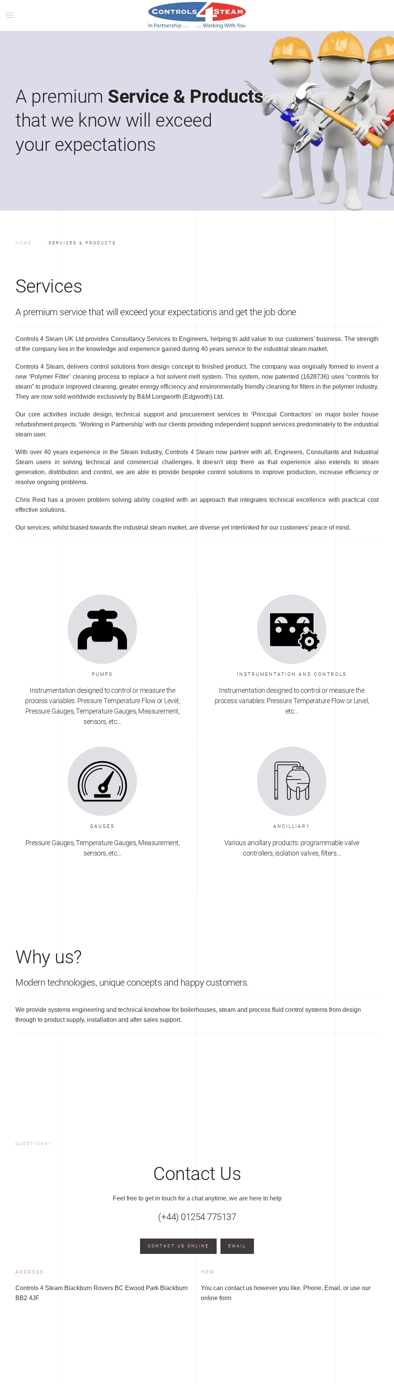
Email (237, 1246)
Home (23, 243)
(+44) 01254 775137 (197, 1217)
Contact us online (178, 1246)
